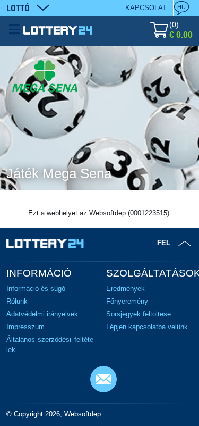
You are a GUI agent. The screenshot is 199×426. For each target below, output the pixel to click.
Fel (163, 243)
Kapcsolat (146, 8)
